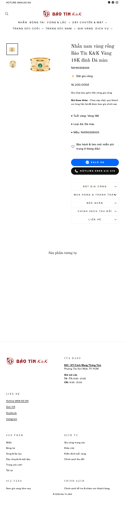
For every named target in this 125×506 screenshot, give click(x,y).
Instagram (11, 418)
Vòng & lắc (57, 22)
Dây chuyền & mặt (88, 22)
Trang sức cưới (27, 28)
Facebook (11, 412)
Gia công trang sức (74, 442)
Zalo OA (98, 162)
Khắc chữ (69, 448)
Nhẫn (22, 22)
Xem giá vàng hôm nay (18, 488)
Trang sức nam (59, 28)
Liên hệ (95, 219)
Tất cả (9, 470)
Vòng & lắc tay (14, 453)
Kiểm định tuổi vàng (75, 453)
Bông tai (37, 22)
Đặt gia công (95, 186)
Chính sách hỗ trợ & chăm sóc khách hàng (87, 488)
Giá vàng (85, 28)
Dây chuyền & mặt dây (18, 459)
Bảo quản (95, 203)
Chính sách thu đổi (95, 211)
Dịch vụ (102, 28)
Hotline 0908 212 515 (18, 2)
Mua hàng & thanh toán (95, 194)
